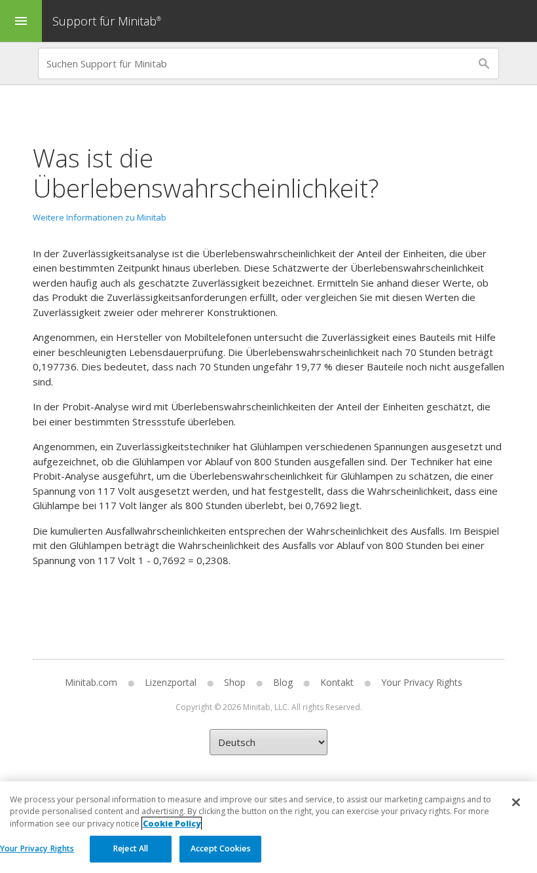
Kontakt (337, 682)
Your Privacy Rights (37, 848)
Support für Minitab (106, 21)
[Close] (516, 802)
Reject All (130, 848)
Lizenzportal (170, 682)
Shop (235, 682)
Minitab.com (91, 682)
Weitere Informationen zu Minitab (99, 217)
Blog (283, 682)
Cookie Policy (171, 823)
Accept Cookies (221, 848)
